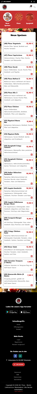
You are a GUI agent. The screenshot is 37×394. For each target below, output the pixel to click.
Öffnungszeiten (18, 327)
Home (18, 324)
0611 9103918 (7, 1)
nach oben (18, 391)
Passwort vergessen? (18, 344)
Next (35, 19)
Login (18, 340)
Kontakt (18, 329)
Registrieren (18, 342)
